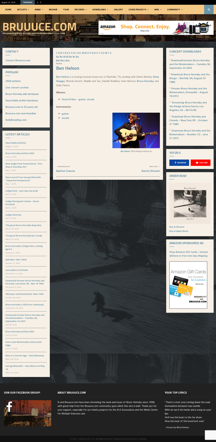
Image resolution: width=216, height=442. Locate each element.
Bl (67, 57)
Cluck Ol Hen (69, 99)
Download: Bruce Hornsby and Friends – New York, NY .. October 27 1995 (188, 120)
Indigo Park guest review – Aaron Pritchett (22, 202)
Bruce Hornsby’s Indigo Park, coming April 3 (24, 247)
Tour (66, 9)
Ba (57, 57)
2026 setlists (13, 81)
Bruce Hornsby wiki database (22, 94)
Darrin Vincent (151, 171)
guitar (82, 99)
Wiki (156, 9)
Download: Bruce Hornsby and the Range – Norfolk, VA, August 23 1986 (189, 78)
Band (38, 9)
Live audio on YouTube (17, 270)
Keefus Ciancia (65, 171)
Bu (77, 57)
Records (79, 9)
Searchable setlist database (22, 100)
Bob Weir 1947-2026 (16, 259)
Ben (62, 60)
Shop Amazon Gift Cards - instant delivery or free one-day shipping (188, 254)
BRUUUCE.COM (39, 26)
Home (8, 9)
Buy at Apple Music (178, 231)
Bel (58, 60)
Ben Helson (62, 77)
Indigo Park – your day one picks (22, 190)
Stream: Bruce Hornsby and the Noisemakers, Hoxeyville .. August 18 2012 (188, 92)
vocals (90, 99)
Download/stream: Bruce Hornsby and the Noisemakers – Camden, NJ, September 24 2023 (25, 318)
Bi (64, 57)
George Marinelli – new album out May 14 (25, 367)
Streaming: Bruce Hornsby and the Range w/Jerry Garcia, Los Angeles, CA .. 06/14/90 (188, 106)
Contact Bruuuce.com (18, 60)
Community (173, 9)
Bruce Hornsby (145, 81)
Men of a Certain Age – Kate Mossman (25, 355)
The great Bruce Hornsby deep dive (23, 225)
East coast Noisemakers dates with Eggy (24, 343)
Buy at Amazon (176, 226)
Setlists (22, 9)
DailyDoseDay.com (16, 120)
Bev (67, 60)
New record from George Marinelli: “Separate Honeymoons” (23, 178)
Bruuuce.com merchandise (21, 113)
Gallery (118, 9)
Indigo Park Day (13, 214)
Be (61, 57)
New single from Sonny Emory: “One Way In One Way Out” (24, 165)
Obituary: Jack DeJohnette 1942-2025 (25, 294)
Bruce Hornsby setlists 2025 (20, 331)
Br (74, 57)
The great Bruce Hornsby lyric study (24, 235)
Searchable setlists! (16, 142)
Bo (70, 57)
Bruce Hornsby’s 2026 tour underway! (25, 304)
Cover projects (137, 9)
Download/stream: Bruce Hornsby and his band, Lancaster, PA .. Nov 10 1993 (25, 282)
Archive (53, 9)
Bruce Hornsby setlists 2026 (20, 153)
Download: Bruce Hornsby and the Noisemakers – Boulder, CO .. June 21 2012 (189, 134)
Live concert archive (17, 87)
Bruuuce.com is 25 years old (22, 107)
